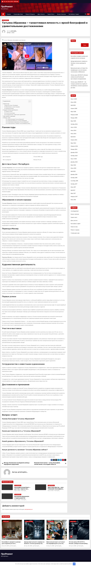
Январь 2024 (74, 149)
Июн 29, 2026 (29, 546)
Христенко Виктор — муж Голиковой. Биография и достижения (55, 489)
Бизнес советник (61, 14)
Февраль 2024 (74, 146)
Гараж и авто (50, 14)
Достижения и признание (9, 116)
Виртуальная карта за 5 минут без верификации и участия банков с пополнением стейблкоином (79, 70)
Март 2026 (73, 111)
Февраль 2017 (74, 196)
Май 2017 (73, 190)
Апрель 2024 (74, 140)
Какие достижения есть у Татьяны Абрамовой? (17, 120)
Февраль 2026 (74, 114)
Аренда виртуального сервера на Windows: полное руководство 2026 (79, 63)
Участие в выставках (10, 113)
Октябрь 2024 (74, 124)
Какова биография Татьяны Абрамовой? (16, 119)
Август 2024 (74, 127)
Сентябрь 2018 (74, 181)
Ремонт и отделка (30, 14)
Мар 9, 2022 (17, 490)
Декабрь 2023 (74, 152)
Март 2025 (73, 121)
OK (74, 563)
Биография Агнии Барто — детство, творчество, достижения (22, 489)
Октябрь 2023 (74, 155)
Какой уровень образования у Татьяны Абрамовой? (18, 122)
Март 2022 (73, 165)
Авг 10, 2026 (6, 546)
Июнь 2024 (73, 133)
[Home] (3, 14)
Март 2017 (73, 193)
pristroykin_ (14, 31)
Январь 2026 (74, 118)
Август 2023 (74, 159)
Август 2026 (74, 99)
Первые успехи (9, 111)
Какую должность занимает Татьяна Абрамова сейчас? (19, 123)
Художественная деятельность (11, 110)
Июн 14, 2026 (51, 546)
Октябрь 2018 (74, 177)
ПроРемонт (7, 6)
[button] (85, 14)
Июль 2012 (73, 199)
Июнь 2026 (73, 102)
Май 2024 (73, 137)
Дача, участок (41, 14)
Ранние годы (6, 103)
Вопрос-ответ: (7, 117)
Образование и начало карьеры (13, 107)
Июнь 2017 (73, 187)
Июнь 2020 (73, 168)
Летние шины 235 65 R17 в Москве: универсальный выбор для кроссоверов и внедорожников (79, 77)
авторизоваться (29, 509)
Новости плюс (74, 227)
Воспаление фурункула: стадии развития (21, 497)
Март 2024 (73, 143)
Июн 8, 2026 (73, 546)
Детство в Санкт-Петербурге (11, 105)
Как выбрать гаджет (74, 14)
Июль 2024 (73, 130)
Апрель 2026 (74, 108)
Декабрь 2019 (74, 174)
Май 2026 (73, 105)
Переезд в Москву (10, 108)
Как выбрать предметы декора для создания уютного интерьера (11, 543)
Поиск (73, 40)
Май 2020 (73, 171)
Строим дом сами (18, 14)
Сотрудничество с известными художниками (15, 114)
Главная (9, 14)
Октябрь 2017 (74, 184)
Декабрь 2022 (74, 162)
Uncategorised (5, 20)
